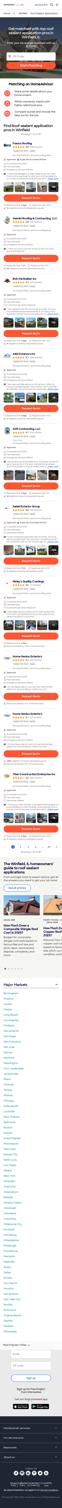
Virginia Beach (12, 1315)
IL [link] (14, 13)
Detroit (8, 1133)
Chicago (9, 1100)
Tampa (8, 1090)
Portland (9, 1229)
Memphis (9, 1256)
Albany (8, 1170)
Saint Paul (10, 1149)
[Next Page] (56, 847)
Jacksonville (11, 1073)
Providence (11, 1251)
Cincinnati (10, 1208)
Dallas (7, 1272)
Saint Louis (10, 1159)
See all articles (17, 888)
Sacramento (11, 1031)
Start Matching (31, 65)
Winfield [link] (23, 13)
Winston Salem (13, 1202)
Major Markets (15, 984)
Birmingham (11, 993)
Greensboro (11, 1192)
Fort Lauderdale (14, 1068)
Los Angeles (11, 1020)
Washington (11, 1063)
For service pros (13, 1437)
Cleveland (10, 1213)
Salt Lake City (12, 1299)
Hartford (9, 1057)
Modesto (9, 1025)
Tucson (8, 1004)
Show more (53, 178)
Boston (8, 1127)
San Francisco (12, 1041)
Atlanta (8, 1095)
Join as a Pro (40, 4)
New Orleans (12, 1116)
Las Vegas (10, 1165)
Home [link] (7, 13)
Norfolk (8, 1304)
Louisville (9, 1111)
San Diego (10, 1036)
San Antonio (11, 1294)
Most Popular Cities (14, 1345)
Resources (10, 1447)
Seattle (8, 1320)
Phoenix (9, 998)
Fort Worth (10, 1283)
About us (9, 1457)
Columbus (10, 1218)
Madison (9, 1326)
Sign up (31, 1378)
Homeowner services (17, 1428)
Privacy (13, 1484)
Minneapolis (11, 1143)
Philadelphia (11, 1240)
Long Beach (11, 1014)
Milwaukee (10, 1331)
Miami (7, 1079)
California (22, 1484)
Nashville (9, 1261)
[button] (9, 187)
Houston (9, 1288)
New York (9, 1175)
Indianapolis (11, 1106)
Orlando (9, 1084)
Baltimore (10, 1122)
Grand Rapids (12, 1138)
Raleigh (8, 1197)
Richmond (10, 1310)
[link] (31, 149)
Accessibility (46, 1484)
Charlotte (10, 1186)
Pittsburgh (10, 1245)
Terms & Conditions (49, 1490)
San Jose (9, 1047)
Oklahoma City (13, 1224)
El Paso (8, 1277)
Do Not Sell (33, 1484)
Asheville (9, 1181)
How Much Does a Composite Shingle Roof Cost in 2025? (21, 929)
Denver (8, 1052)
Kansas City (11, 1154)
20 (49, 847)
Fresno (8, 1009)
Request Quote (31, 197)
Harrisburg (10, 1234)
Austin (7, 1267)
